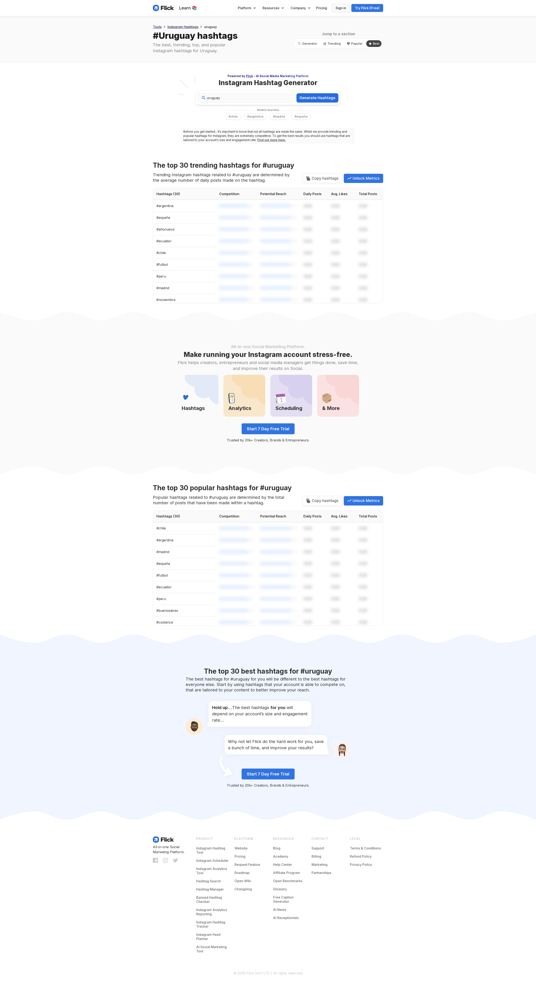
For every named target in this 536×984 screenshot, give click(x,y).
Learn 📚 (188, 7)
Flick (249, 76)
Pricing (321, 8)
